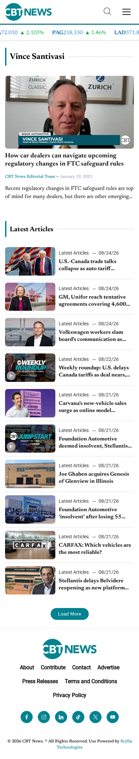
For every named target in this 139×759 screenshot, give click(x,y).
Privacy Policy (69, 695)
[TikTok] (78, 717)
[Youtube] (113, 717)
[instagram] (44, 717)
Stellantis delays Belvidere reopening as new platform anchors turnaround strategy (94, 585)
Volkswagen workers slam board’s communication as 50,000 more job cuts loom (91, 336)
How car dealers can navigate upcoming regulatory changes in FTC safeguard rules (64, 160)
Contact (81, 667)
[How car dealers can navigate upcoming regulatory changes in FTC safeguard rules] (69, 112)
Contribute (53, 667)
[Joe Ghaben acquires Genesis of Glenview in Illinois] (30, 474)
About (27, 667)
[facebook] (27, 717)
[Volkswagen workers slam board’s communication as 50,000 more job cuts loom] (30, 332)
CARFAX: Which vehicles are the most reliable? (95, 549)
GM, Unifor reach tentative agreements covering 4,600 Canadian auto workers (92, 301)
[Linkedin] (61, 717)
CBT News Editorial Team (30, 177)
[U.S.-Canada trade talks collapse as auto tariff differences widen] (30, 261)
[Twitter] (95, 717)
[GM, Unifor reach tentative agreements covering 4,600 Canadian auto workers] (30, 297)
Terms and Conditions (91, 681)
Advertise (108, 667)
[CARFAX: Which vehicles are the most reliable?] (30, 545)
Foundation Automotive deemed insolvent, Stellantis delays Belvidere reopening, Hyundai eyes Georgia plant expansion (93, 443)
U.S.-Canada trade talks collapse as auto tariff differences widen (87, 266)
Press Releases (40, 681)
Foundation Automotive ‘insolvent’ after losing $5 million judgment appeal (90, 514)
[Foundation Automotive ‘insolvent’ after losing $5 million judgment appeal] (30, 509)
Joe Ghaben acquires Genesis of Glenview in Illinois (94, 478)
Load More (69, 613)
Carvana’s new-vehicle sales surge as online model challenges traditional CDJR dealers (93, 407)
